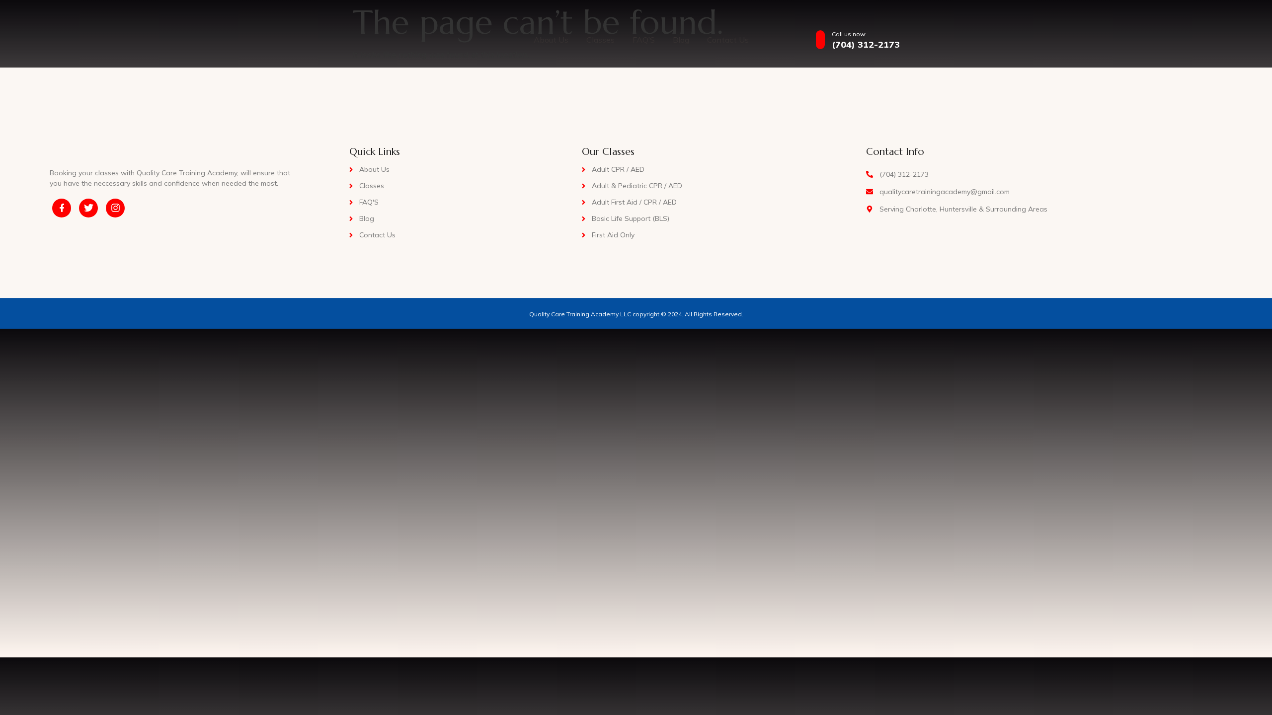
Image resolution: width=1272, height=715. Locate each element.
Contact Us (728, 40)
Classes (600, 40)
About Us (551, 40)
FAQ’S (644, 40)
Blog (681, 40)
